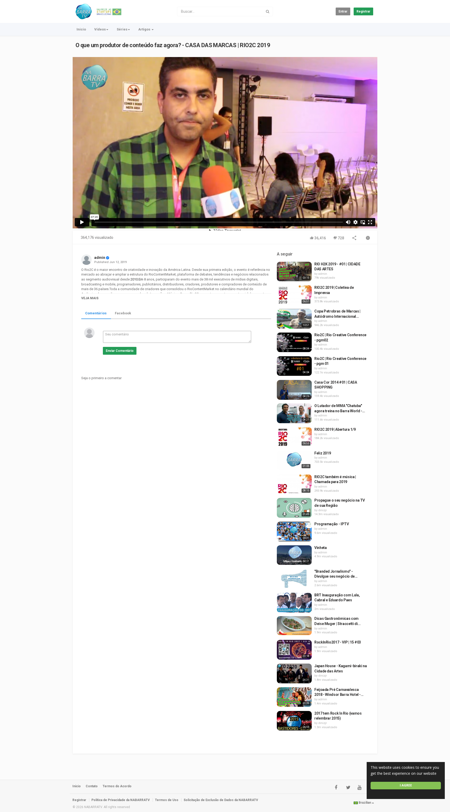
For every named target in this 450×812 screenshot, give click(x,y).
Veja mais (89, 298)
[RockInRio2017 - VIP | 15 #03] (294, 650)
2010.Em (136, 279)
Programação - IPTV (331, 524)
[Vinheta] (294, 555)
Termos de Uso (166, 800)
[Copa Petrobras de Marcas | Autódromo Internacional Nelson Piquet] (294, 319)
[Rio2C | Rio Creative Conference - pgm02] (294, 342)
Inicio (81, 29)
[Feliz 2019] (294, 460)
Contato (92, 786)
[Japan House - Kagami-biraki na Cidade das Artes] (294, 673)
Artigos (144, 29)
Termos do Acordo (117, 786)
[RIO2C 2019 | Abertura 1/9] (294, 437)
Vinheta (320, 548)
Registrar (363, 11)
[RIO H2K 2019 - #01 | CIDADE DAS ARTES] (294, 272)
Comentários (96, 313)
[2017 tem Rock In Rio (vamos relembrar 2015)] (294, 720)
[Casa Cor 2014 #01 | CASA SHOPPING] (294, 390)
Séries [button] (122, 29)
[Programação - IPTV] (294, 531)
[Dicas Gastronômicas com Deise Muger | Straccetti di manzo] (294, 625)
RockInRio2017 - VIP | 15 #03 (337, 642)
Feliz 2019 (322, 453)
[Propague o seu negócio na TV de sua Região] (294, 508)
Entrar (343, 11)
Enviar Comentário (120, 351)
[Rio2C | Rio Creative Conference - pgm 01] (294, 366)
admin (99, 257)
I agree (406, 785)
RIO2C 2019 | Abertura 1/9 (334, 429)
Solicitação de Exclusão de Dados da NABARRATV (221, 800)
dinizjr (322, 510)
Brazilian (365, 802)
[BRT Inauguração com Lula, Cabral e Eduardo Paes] (294, 603)
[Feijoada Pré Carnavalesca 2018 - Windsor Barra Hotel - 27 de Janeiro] (294, 697)
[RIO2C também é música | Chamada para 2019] (294, 484)
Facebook (123, 313)
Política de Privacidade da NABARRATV (120, 800)
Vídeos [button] (100, 29)
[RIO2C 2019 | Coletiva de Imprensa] (294, 295)
